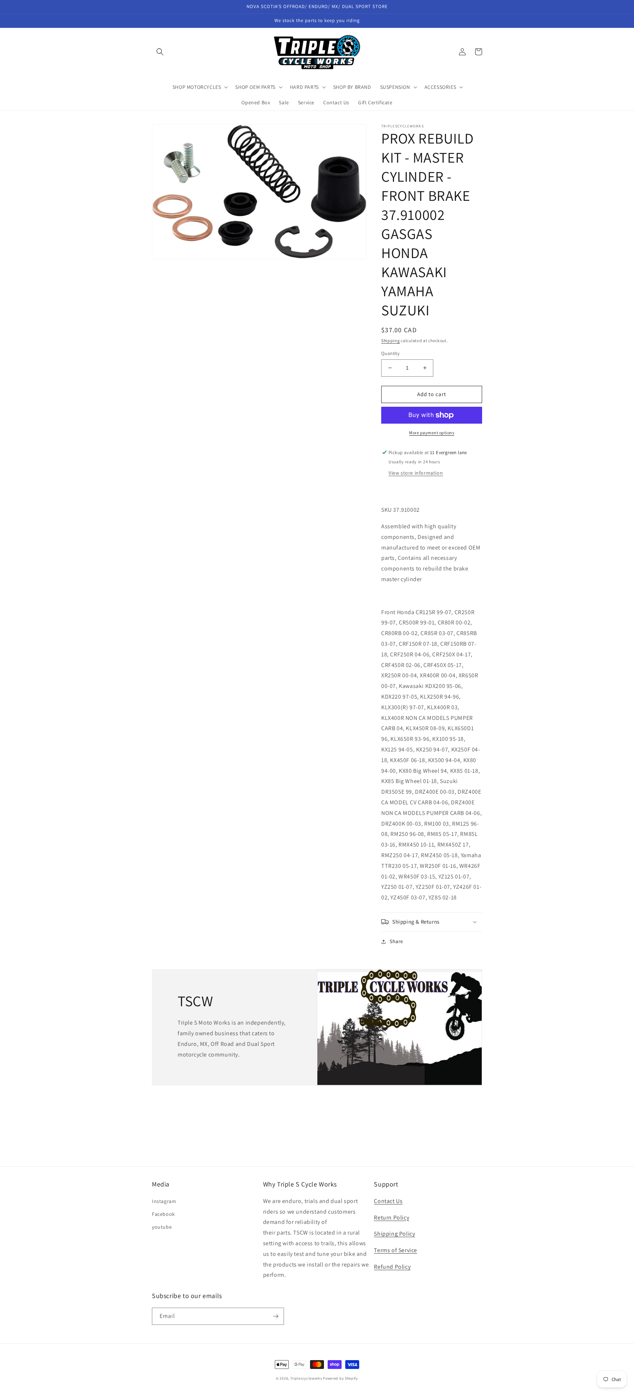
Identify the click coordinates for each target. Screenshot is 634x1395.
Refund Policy (392, 1267)
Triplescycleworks (306, 1378)
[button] (160, 52)
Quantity (390, 353)
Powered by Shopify (340, 1378)
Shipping (390, 340)
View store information (416, 473)
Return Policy (391, 1217)
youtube (162, 1227)
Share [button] (396, 941)
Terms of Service (395, 1250)
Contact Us (388, 1201)
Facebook (163, 1214)
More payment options (431, 432)
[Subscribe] (275, 1316)
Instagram (164, 1201)
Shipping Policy (394, 1234)
